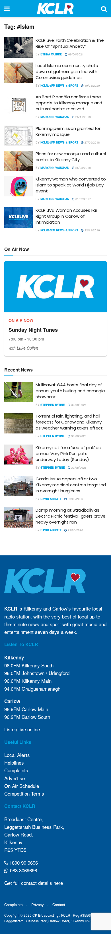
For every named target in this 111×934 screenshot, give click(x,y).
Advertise (14, 778)
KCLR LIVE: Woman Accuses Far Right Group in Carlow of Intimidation (66, 216)
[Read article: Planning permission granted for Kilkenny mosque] (18, 135)
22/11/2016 (92, 230)
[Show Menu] (7, 8)
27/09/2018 (92, 142)
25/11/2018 (83, 117)
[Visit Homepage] (55, 8)
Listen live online (22, 729)
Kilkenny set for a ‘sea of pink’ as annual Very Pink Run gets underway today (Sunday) (68, 453)
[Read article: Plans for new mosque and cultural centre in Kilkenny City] (18, 161)
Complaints (16, 770)
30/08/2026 (78, 405)
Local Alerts (17, 754)
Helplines (14, 762)
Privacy (37, 904)
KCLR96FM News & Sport (59, 86)
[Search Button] (104, 8)
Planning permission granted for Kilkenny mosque (68, 131)
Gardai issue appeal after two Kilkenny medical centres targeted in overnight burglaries (71, 485)
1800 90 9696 (23, 862)
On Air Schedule (21, 785)
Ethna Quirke (51, 54)
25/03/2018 (83, 168)
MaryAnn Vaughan (54, 117)
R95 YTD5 (15, 849)
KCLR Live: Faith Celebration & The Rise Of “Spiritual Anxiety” (70, 43)
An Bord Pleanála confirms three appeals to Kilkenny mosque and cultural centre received (69, 103)
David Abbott (50, 499)
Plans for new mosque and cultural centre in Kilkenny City (71, 157)
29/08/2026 (75, 530)
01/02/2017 (83, 199)
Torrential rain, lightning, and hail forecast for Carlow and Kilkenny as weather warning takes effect (69, 422)
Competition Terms (24, 793)
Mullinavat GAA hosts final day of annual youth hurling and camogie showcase (70, 391)
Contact (58, 904)
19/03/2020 (92, 86)
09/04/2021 (75, 54)
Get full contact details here (33, 882)
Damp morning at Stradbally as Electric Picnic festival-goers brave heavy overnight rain (70, 516)
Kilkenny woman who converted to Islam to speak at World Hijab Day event (71, 185)
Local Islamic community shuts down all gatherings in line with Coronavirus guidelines (67, 71)
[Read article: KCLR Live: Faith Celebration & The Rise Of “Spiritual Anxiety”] (18, 47)
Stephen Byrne (52, 405)
